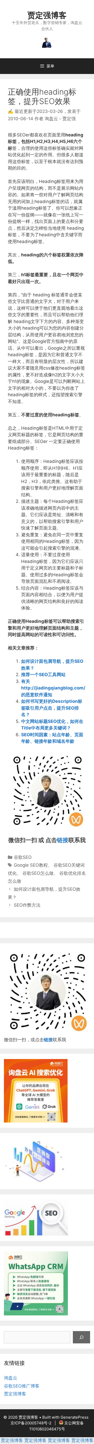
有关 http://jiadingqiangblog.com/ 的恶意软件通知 (53, 688)
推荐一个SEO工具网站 (43, 674)
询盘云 (10, 1377)
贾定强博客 (47, 15)
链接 (62, 840)
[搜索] (81, 1337)
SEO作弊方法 (27, 905)
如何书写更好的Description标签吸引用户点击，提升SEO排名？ (51, 708)
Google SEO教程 (31, 865)
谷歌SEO (23, 857)
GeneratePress (75, 1417)
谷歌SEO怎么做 (38, 873)
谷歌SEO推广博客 (21, 1386)
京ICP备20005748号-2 (30, 1422)
